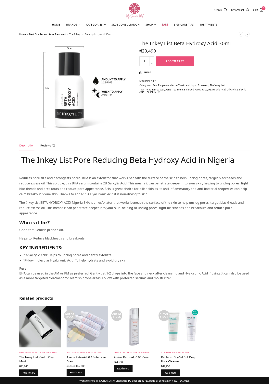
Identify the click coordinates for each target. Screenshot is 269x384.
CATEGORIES (94, 24)
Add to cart (175, 61)
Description (26, 145)
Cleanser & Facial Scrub (175, 352)
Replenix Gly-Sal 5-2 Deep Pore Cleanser (178, 359)
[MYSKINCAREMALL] (134, 10)
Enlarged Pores (192, 89)
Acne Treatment (174, 89)
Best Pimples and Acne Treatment (47, 34)
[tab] (29, 147)
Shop (149, 24)
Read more (76, 372)
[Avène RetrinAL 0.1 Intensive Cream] (87, 326)
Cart (255, 10)
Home (56, 24)
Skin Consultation (125, 24)
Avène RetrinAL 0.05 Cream (132, 357)
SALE (165, 24)
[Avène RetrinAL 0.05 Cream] (134, 326)
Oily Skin (231, 89)
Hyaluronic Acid (216, 89)
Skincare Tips (184, 24)
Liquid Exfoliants (200, 85)
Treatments (208, 24)
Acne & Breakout (155, 89)
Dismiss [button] (185, 380)
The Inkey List (217, 85)
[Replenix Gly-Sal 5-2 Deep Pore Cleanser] (181, 326)
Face (204, 89)
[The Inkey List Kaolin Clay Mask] (40, 326)
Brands (71, 24)
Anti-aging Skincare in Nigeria (84, 352)
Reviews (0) (47, 145)
